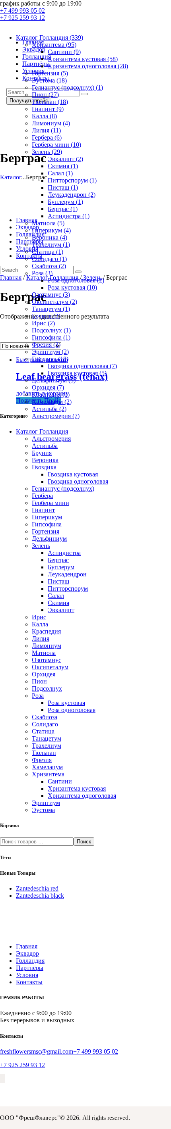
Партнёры (29, 967)
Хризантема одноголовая (88, 66)
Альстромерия (56, 416)
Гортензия (50, 73)
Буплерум (65, 201)
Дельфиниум (54, 380)
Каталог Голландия (49, 37)
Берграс (63, 208)
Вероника (49, 237)
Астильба (49, 408)
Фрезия (46, 344)
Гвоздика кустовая (77, 373)
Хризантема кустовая (83, 59)
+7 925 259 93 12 (22, 1065)
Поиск (84, 842)
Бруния (46, 316)
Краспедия (51, 394)
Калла (44, 116)
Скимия (63, 166)
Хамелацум (52, 401)
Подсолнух (51, 330)
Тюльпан (50, 101)
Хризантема (54, 44)
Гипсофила (51, 337)
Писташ (63, 187)
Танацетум (51, 308)
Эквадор (27, 953)
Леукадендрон (71, 194)
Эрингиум (50, 351)
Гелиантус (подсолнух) (67, 87)
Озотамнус (51, 294)
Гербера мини (56, 144)
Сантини (64, 51)
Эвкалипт (65, 159)
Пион (45, 94)
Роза (42, 273)
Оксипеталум (54, 301)
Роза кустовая (72, 287)
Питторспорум (72, 180)
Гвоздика (50, 358)
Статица (47, 251)
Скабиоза (49, 266)
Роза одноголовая (76, 280)
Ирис (43, 323)
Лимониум (51, 123)
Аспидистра (68, 216)
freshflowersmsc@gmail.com (36, 1051)
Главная (26, 946)
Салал (60, 173)
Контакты (29, 982)
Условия (27, 975)
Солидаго (49, 258)
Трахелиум (51, 244)
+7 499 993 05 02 (95, 1051)
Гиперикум (51, 230)
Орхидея (48, 387)
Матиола (48, 223)
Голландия (30, 960)
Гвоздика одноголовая (82, 366)
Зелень (47, 151)
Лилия (46, 130)
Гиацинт (48, 109)
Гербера (47, 137)
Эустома (49, 80)
